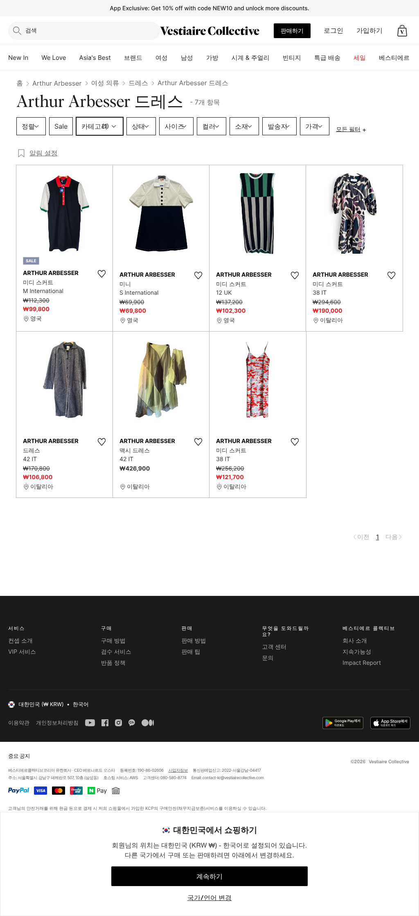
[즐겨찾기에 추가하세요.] (101, 274)
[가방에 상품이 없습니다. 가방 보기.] (402, 30)
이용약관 (18, 722)
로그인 (333, 30)
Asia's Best (95, 57)
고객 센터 (274, 646)
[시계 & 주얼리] (276, 58)
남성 (187, 57)
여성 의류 (105, 83)
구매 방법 (113, 640)
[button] (402, 30)
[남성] (199, 58)
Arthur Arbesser (57, 83)
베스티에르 (394, 57)
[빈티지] (307, 58)
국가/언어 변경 (209, 897)
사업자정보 (178, 770)
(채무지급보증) (190, 808)
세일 (360, 57)
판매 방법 (194, 640)
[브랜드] (149, 58)
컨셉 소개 (20, 640)
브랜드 (133, 57)
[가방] (225, 58)
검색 (31, 30)
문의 (267, 658)
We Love (53, 57)
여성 (161, 57)
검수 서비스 (116, 651)
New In (18, 57)
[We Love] (73, 58)
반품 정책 (113, 662)
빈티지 (292, 57)
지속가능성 (356, 651)
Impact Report (361, 662)
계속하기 (209, 876)
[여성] (174, 58)
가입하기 (369, 30)
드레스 (138, 83)
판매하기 (292, 30)
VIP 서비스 (22, 651)
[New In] (35, 58)
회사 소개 (354, 640)
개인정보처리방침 (57, 722)
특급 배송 (327, 57)
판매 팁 (191, 651)
